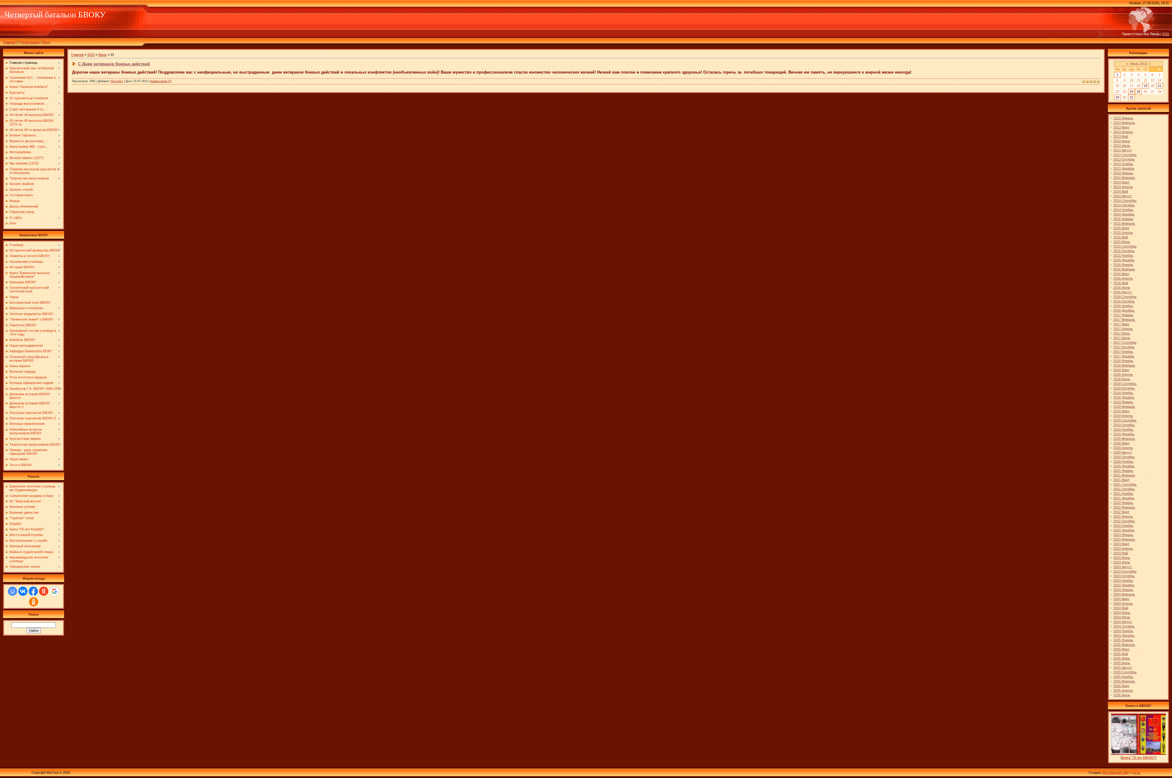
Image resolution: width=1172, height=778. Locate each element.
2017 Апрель (1123, 329)
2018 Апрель (1123, 374)
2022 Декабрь (1123, 530)
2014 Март (1121, 182)
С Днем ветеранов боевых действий (114, 64)
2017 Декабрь (1123, 356)
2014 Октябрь (1124, 205)
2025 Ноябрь (1123, 676)
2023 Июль (1121, 562)
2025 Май (1120, 654)
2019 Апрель (1123, 416)
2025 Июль (1121, 663)
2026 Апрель (1123, 690)
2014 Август (1122, 196)
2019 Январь (1123, 402)
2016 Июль (1121, 287)
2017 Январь (1123, 315)
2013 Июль (1121, 145)
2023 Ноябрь (1123, 580)
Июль (102, 54)
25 (1138, 91)
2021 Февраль (1124, 475)
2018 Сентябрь (1125, 383)
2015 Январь (1123, 219)
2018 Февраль (1124, 365)
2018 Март (1121, 370)
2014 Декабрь (1123, 214)
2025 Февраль (1124, 644)
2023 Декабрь (1123, 585)
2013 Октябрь (1124, 159)
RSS (1165, 34)
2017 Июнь (1121, 333)
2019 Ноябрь (1123, 429)
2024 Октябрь (1124, 626)
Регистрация (30, 42)
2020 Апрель (1123, 448)
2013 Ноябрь (1123, 164)
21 (1159, 86)
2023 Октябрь (1124, 576)
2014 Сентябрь (1125, 200)
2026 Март (1121, 686)
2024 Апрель (1123, 603)
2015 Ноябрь (1123, 255)
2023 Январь (1123, 535)
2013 (91, 54)
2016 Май (1120, 283)
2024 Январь (1123, 590)
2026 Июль (1121, 695)
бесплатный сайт (1115, 772)
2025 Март (1121, 649)
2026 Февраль (1124, 681)
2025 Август (1122, 667)
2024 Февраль (1124, 594)
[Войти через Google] (54, 591)
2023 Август (1122, 567)
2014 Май (1120, 191)
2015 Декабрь (1123, 260)
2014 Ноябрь (1123, 210)
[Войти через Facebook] (33, 591)
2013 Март (1121, 127)
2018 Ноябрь (1123, 393)
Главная (9, 42)
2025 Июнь (1121, 658)
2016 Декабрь (1123, 310)
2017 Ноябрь (1123, 351)
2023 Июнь (1121, 557)
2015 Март (1121, 228)
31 (1131, 97)
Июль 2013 (1138, 64)
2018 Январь (1123, 361)
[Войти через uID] (12, 591)
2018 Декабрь (1123, 397)
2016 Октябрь (1124, 301)
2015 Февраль (1124, 223)
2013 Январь (1123, 118)
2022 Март (1121, 512)
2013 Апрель (1123, 132)
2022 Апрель (1123, 516)
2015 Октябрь (1124, 251)
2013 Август (1122, 150)
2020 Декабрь (1123, 466)
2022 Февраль (1124, 507)
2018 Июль (1121, 379)
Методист (117, 81)
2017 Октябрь (1124, 347)
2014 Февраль (1124, 177)
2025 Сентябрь (1125, 672)
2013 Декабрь (1123, 168)
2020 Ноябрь (1123, 461)
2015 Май (1120, 237)
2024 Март (1121, 599)
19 (1145, 86)
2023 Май (1120, 553)
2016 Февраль (1124, 269)
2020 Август (1122, 452)
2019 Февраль (1124, 406)
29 (1117, 97)
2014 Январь (1123, 173)
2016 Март (1121, 274)
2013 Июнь (1121, 141)
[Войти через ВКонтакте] (22, 591)
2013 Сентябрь (1125, 155)
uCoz (1137, 772)
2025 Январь (1123, 640)
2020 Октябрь (1124, 457)
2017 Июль (1121, 338)
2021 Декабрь (1123, 498)
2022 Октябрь (1124, 521)
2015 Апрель (1123, 232)
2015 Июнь (1121, 242)
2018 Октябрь (1124, 388)
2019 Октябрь (1124, 425)
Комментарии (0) (161, 81)
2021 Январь (1123, 470)
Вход (46, 42)
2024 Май (1120, 608)
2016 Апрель (1123, 278)
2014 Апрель (1123, 187)
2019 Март (1121, 411)
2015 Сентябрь (1125, 246)
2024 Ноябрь (1123, 631)
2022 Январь (1123, 503)
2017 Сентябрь (1125, 342)
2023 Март (1121, 544)
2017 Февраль (1124, 319)
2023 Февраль (1124, 539)
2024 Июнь (1121, 612)
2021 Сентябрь (1125, 484)
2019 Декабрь (1123, 434)
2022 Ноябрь (1123, 525)
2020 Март (1121, 443)
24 (1131, 91)
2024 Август (1122, 622)
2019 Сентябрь (1125, 420)
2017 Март (1121, 324)
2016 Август (1122, 292)
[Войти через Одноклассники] (33, 601)
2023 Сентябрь (1125, 571)
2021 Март (1121, 480)
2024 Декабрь (1123, 635)
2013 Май (1120, 136)
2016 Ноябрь (1123, 306)
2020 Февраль (1124, 438)
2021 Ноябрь (1123, 493)
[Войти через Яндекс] (43, 591)
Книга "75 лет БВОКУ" (1138, 757)
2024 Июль (1121, 617)
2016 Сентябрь (1125, 297)
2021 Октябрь (1124, 489)
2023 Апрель (1123, 548)
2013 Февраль (1124, 123)
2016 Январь (1123, 264)
